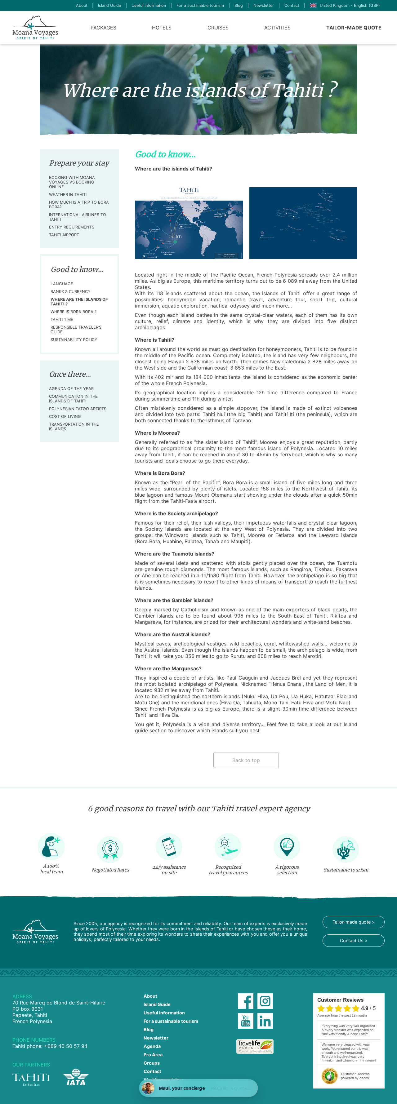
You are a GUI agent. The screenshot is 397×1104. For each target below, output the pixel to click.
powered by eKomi (355, 1076)
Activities (277, 27)
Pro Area (153, 1054)
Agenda (152, 1046)
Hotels (162, 27)
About (81, 5)
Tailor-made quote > (353, 921)
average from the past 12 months (342, 1015)
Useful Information (149, 5)
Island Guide (109, 5)
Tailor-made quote (353, 27)
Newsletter (263, 5)
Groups (152, 1063)
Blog (238, 5)
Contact (291, 5)
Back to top (246, 760)
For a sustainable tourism (200, 5)
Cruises (218, 27)
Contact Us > (354, 940)
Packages (103, 27)
